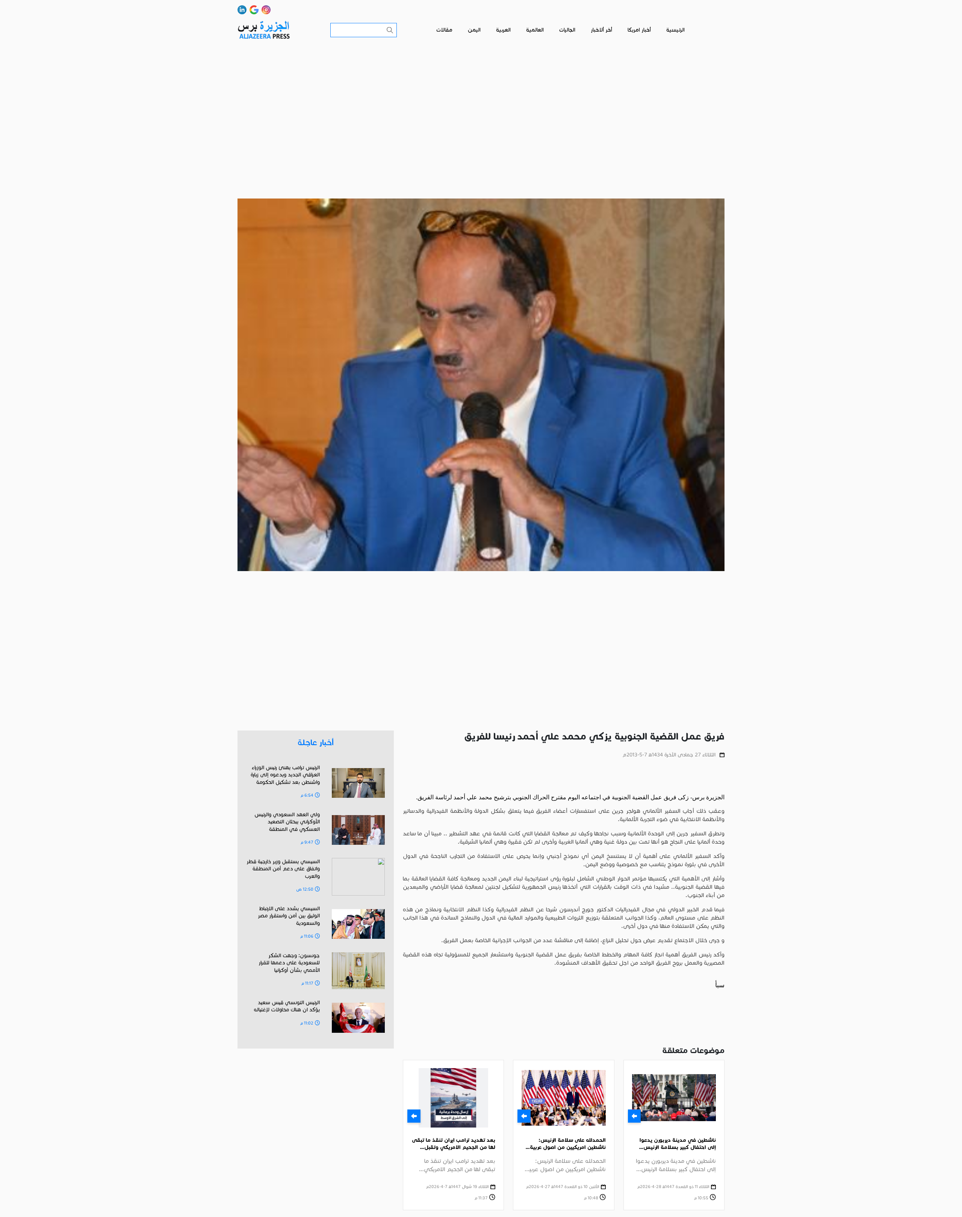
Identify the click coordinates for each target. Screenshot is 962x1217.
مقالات (444, 30)
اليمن (474, 30)
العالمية (535, 30)
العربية (503, 30)
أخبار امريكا (639, 30)
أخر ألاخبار (601, 30)
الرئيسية (675, 30)
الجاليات (567, 30)
